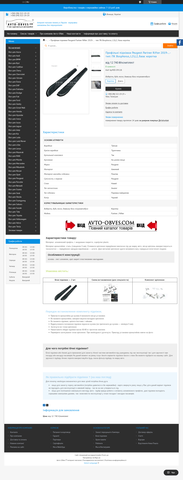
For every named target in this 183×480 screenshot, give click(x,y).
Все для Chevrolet (17, 74)
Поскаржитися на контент (93, 460)
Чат (173, 472)
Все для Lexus (15, 148)
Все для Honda (15, 111)
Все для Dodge (15, 93)
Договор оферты (145, 432)
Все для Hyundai (16, 115)
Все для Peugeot (16, 178)
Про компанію (16, 436)
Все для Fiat (14, 96)
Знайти (170, 46)
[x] (47, 405)
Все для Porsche (16, 182)
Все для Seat (14, 193)
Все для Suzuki (15, 208)
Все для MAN (14, 156)
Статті (140, 436)
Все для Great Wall (17, 107)
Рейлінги (99, 443)
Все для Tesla (15, 226)
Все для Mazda (15, 159)
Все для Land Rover (17, 141)
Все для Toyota (15, 215)
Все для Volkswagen (17, 219)
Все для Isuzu (15, 122)
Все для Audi (14, 55)
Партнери (57, 439)
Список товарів (27, 34)
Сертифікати (58, 443)
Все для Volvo (15, 223)
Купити (118, 88)
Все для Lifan (14, 145)
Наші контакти (74, 34)
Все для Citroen (15, 78)
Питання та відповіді (61, 432)
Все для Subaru (15, 204)
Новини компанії (17, 443)
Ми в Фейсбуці (59, 447)
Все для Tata (14, 211)
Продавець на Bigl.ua (91, 458)
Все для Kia (14, 133)
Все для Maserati (16, 152)
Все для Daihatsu (16, 89)
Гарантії (56, 436)
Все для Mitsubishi (16, 167)
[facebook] (44, 405)
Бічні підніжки (101, 436)
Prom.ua (105, 455)
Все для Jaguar (15, 126)
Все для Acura (15, 52)
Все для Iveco (15, 119)
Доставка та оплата (18, 439)
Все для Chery (15, 70)
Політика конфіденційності (115, 460)
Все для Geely (15, 104)
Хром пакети (101, 439)
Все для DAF (14, 85)
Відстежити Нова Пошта (148, 443)
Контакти (14, 432)
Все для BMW (15, 59)
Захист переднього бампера (107, 432)
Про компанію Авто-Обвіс (52, 34)
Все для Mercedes (17, 163)
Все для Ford (14, 100)
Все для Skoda (15, 197)
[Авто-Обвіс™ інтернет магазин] (20, 24)
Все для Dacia (15, 81)
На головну (12, 34)
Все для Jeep (14, 130)
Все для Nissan (15, 171)
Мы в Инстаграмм (103, 447)
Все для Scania (15, 189)
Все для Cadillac (16, 67)
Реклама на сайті (17, 447)
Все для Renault (15, 185)
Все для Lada (14, 137)
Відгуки (141, 439)
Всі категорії (14, 47)
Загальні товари (15, 230)
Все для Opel (14, 174)
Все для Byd (14, 63)
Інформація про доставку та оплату (101, 34)
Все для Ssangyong (17, 200)
